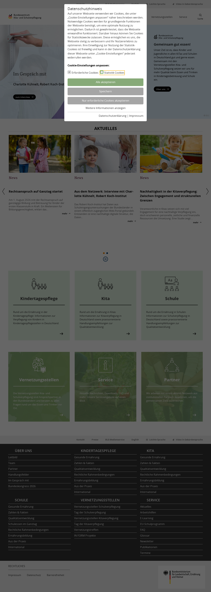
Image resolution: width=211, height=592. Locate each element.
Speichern (105, 91)
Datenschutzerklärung (126, 49)
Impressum (136, 116)
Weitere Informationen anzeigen (106, 108)
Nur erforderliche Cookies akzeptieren (105, 100)
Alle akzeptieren (105, 82)
